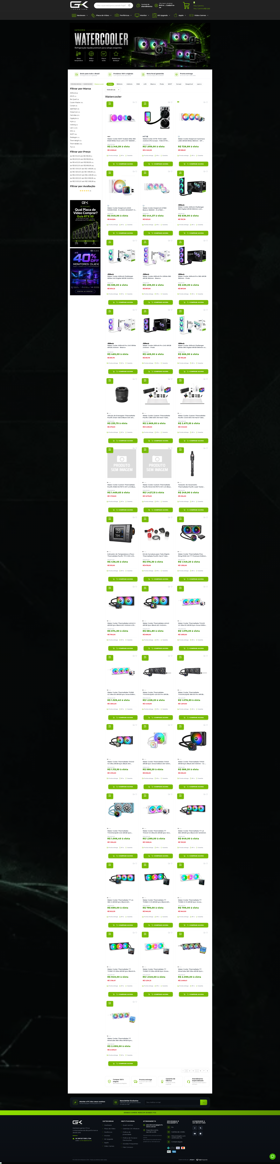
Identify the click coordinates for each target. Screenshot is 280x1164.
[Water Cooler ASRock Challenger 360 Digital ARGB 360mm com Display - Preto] (192, 202)
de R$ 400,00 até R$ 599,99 (81, 162)
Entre (161, 5)
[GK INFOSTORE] (79, 5)
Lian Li (199, 84)
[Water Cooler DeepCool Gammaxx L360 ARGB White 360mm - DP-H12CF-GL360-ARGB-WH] (192, 133)
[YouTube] (194, 1133)
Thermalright (75, 141)
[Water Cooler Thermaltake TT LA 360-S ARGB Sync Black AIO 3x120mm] (121, 894)
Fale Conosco (128, 1147)
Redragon (74, 137)
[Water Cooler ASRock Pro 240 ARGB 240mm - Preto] (157, 341)
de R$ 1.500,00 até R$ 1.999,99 (82, 172)
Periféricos (108, 1132)
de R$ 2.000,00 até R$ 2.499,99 (83, 175)
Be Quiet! (74, 99)
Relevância (111, 90)
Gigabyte (74, 118)
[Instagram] (200, 1133)
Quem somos (128, 1125)
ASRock (74, 93)
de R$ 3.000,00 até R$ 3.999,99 (83, 181)
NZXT (170, 84)
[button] (273, 1157)
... (196, 1071)
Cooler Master (76, 102)
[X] (200, 1128)
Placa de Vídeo (109, 1128)
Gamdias (74, 115)
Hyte (73, 121)
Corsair (178, 84)
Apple (106, 1142)
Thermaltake (76, 144)
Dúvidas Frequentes (130, 1144)
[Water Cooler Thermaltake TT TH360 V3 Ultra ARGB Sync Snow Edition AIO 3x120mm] (157, 963)
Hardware (88, 84)
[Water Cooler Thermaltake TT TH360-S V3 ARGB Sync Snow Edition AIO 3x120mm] (192, 894)
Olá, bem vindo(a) (165, 3)
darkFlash (74, 109)
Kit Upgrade (108, 1139)
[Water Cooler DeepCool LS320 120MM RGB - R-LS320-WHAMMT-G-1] (121, 202)
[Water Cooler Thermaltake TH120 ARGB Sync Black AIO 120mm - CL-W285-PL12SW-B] (192, 756)
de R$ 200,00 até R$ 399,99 (81, 159)
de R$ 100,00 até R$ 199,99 (81, 156)
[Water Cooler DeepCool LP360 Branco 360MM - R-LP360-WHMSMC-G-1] (157, 202)
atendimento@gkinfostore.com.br (154, 1126)
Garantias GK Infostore (131, 1128)
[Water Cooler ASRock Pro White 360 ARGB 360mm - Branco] (157, 271)
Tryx (72, 147)
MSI (72, 131)
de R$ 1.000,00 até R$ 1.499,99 (83, 169)
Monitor (107, 1135)
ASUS (73, 96)
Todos (110, 84)
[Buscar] (128, 5)
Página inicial (76, 84)
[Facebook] (194, 1128)
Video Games (109, 1146)
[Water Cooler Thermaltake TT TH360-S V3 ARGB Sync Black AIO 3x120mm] (157, 894)
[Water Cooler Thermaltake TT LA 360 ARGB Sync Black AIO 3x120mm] (192, 825)
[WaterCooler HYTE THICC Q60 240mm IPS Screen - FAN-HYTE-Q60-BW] (157, 133)
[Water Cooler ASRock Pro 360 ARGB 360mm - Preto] (192, 271)
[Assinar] (203, 1102)
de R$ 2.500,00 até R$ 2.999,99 (83, 178)
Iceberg (74, 125)
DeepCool (189, 84)
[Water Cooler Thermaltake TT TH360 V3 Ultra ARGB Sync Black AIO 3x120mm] (121, 963)
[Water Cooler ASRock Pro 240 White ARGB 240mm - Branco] (121, 341)
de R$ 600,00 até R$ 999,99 (82, 166)
